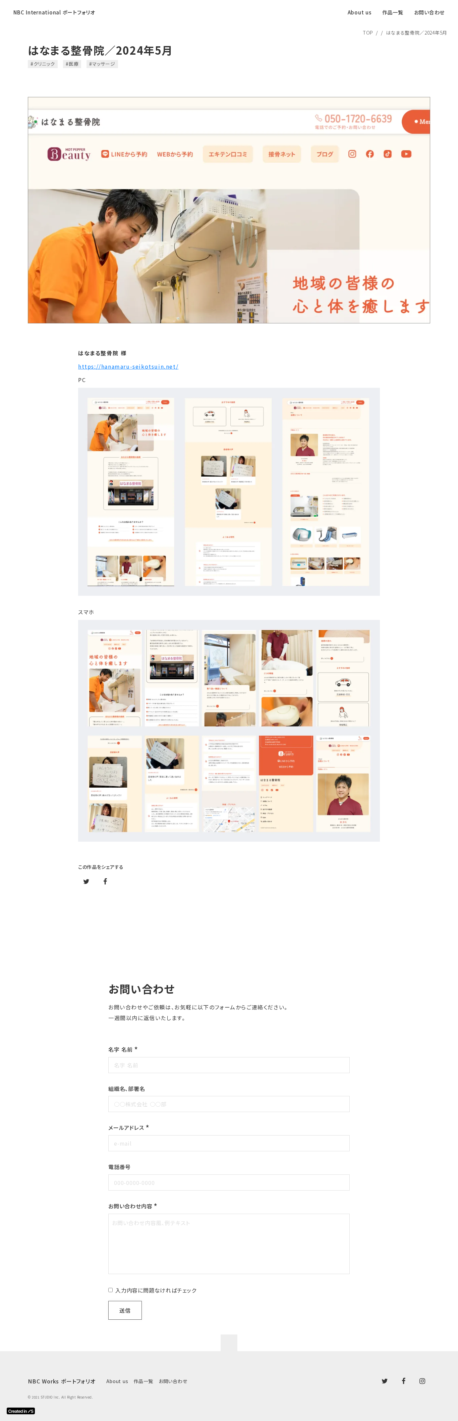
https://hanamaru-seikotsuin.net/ (128, 366)
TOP (368, 32)
